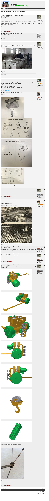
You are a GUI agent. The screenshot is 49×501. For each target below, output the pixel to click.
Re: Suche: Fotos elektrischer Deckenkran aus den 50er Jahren (11, 33)
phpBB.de (44, 493)
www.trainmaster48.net (7, 90)
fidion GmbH (43, 491)
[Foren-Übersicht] (5, 4)
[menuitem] (4, 8)
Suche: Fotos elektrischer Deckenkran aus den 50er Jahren (13, 11)
